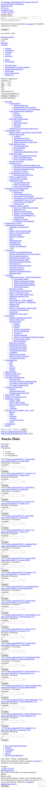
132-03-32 (7, 12)
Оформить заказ (7, 6)
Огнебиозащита (15, 244)
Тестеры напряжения (21, 331)
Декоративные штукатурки (19, 173)
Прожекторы (14, 306)
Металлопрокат (10, 372)
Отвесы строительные (22, 329)
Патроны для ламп (16, 289)
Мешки (12, 412)
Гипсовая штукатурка (21, 138)
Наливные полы (15, 163)
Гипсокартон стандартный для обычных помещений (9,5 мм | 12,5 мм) (28, 199)
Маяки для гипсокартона (23, 211)
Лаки (11, 238)
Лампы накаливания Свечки (24, 283)
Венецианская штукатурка (23, 175)
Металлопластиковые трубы (19, 258)
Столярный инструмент (18, 350)
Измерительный (15, 321)
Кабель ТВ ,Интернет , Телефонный (22, 302)
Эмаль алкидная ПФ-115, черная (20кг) (15, 461)
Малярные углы (19, 210)
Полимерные (18, 150)
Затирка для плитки (16, 161)
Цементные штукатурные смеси (25, 142)
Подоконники (10, 424)
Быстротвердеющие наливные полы (27, 165)
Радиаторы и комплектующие (20, 265)
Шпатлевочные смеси (17, 144)
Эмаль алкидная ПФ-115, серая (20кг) (14, 518)
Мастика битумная (20, 123)
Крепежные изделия (12, 399)
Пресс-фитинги (15, 264)
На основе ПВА (19, 148)
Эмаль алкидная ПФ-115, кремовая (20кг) (16, 546)
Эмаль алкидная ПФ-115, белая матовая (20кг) (18, 659)
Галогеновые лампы (21, 279)
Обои (11, 414)
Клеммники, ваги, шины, (18, 314)
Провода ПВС (14, 304)
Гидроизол (17, 121)
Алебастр (17, 136)
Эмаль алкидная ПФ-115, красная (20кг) (15, 560)
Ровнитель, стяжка (20, 171)
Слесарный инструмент (18, 348)
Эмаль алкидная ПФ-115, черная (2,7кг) (15, 475)
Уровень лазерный (20, 335)
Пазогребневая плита (17, 391)
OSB (11, 362)
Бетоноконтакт (14, 379)
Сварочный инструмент (18, 347)
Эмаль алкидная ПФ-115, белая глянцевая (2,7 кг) (19, 701)
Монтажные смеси (16, 181)
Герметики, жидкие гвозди (19, 227)
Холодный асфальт (12, 375)
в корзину (5, 471)
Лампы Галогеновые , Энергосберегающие (25, 277)
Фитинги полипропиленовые (20, 271)
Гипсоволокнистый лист (23, 194)
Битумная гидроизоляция (18, 119)
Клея (11, 229)
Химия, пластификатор (17, 246)
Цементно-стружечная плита (15, 397)
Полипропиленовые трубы (19, 260)
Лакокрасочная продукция (14, 225)
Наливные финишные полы (24, 169)
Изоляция (8, 101)
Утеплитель (18, 117)
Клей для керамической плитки (25, 156)
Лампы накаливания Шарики (24, 285)
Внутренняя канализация (18, 256)
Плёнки (8, 426)
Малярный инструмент (17, 345)
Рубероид (17, 127)
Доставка (4, 45)
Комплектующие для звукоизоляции (27, 109)
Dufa (2, 446)
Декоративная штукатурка (23, 140)
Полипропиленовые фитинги (20, 262)
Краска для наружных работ (19, 233)
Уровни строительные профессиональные (29, 337)
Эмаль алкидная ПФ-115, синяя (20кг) (15, 489)
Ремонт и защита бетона (18, 177)
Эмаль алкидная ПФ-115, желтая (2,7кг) (15, 631)
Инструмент (9, 316)
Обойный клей (14, 242)
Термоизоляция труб (16, 269)
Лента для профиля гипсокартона (26, 208)
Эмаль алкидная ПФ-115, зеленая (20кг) (15, 602)
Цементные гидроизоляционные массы (23, 128)
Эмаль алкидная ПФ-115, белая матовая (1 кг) (17, 673)
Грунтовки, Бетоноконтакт (15, 377)
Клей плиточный (15, 154)
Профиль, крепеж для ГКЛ (19, 206)
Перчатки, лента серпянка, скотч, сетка (19, 410)
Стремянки (13, 352)
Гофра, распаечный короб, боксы (21, 294)
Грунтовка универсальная (18, 385)
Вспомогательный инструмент (20, 318)
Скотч (11, 422)
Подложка (17, 115)
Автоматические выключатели (20, 291)
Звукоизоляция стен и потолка (25, 107)
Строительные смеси (12, 130)
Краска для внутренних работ (20, 231)
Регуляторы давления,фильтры (20, 252)
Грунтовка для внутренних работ (21, 383)
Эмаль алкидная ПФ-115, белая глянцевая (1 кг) (18, 716)
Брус (11, 364)
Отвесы (16, 327)
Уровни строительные (17, 354)
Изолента (12, 298)
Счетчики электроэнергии (19, 310)
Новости (8, 748)
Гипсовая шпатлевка (21, 146)
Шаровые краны (15, 273)
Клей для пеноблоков (21, 184)
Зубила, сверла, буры (17, 320)
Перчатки (12, 416)
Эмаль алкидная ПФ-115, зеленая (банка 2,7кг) (18, 617)
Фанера (12, 370)
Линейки (17, 325)
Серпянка (12, 418)
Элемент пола (19, 204)
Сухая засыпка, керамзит (18, 179)
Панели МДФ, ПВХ (12, 395)
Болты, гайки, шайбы (17, 402)
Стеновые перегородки (13, 387)
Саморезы (13, 408)
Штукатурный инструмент (19, 356)
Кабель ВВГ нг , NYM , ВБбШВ (21, 300)
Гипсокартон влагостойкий (24, 196)
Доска (11, 366)
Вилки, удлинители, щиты (19, 293)
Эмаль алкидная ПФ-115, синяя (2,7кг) (15, 503)
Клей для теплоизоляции (23, 186)
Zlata (6, 446)
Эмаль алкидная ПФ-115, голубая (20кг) (15, 645)
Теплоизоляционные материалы (21, 111)
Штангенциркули (20, 341)
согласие (37, 761)
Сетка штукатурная (16, 420)
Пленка (16, 113)
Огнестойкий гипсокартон (23, 202)
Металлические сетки (13, 374)
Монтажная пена (15, 240)
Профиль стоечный (21, 219)
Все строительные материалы (16, 746)
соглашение (30, 24)
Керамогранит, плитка (13, 223)
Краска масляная (15, 235)
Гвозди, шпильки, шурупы (19, 404)
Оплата (7, 54)
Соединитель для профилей (24, 221)
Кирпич (12, 389)
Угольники (18, 333)
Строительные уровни (22, 339)
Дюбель (12, 406)
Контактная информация (14, 755)
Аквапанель (18, 192)
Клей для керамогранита (23, 157)
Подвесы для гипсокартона (24, 213)
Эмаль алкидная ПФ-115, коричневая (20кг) (17, 588)
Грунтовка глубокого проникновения (23, 381)
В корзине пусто (7, 10)
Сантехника (9, 250)
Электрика (9, 275)
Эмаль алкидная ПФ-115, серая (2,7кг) (15, 532)
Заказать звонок (30, 2)
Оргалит (12, 368)
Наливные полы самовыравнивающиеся (28, 167)
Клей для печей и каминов (23, 159)
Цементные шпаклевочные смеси (26, 152)
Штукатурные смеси (16, 134)
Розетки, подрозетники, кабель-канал (23, 308)
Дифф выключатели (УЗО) (19, 296)
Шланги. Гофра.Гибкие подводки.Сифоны (24, 254)
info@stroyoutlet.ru (7, 37)
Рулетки (17, 323)
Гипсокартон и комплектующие (16, 188)
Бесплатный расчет (12, 4)
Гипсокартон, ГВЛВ (16, 190)
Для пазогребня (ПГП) (22, 183)
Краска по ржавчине (16, 237)
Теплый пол (13, 312)
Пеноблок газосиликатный (19, 393)
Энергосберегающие (21, 287)
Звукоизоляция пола (21, 105)
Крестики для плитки (17, 343)
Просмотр (4, 43)
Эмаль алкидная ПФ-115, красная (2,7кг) (15, 574)
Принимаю (5, 786)
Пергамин (17, 125)
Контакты (8, 56)
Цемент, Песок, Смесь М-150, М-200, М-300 (25, 132)
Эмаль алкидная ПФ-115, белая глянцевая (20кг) (18, 687)
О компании (9, 50)
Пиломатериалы (11, 360)
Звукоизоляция (14, 103)
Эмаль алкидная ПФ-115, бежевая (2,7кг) (16, 730)
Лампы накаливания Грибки (24, 281)
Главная (8, 48)
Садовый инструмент (17, 358)
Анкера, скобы (14, 401)
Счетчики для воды (16, 267)
